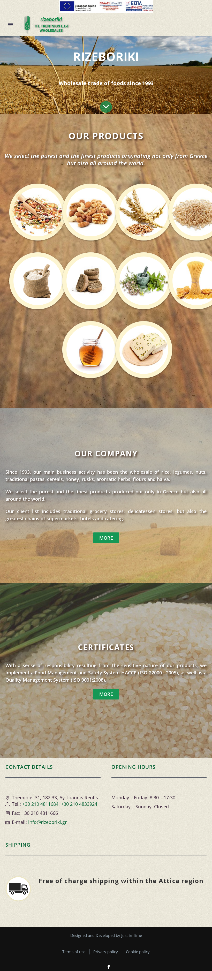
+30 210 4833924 (79, 804)
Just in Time (131, 935)
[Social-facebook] (109, 967)
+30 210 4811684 (40, 804)
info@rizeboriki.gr (47, 822)
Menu (10, 24)
